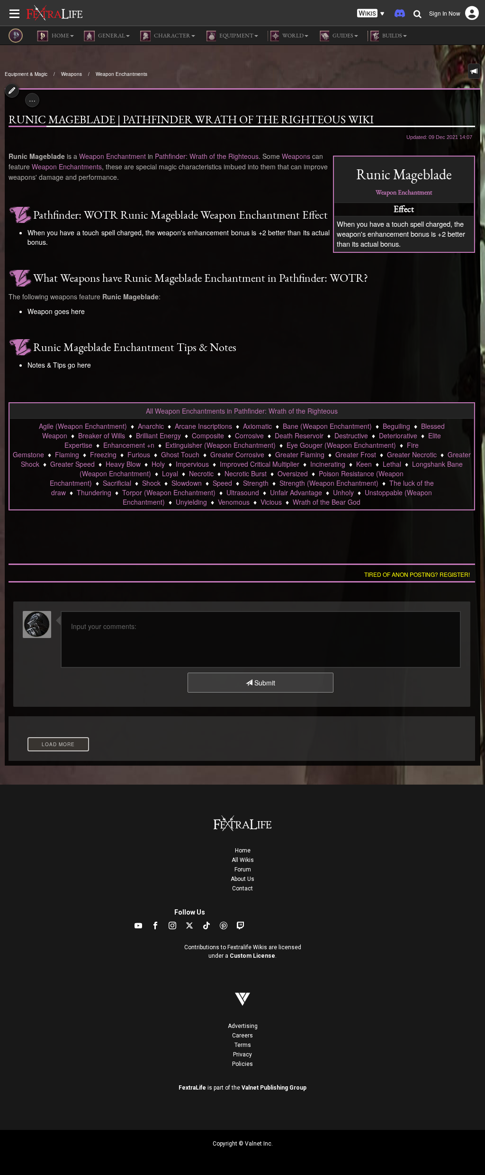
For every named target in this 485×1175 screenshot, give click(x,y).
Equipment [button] (235, 35)
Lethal (392, 464)
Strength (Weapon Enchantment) (328, 483)
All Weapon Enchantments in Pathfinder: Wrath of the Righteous (242, 411)
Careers (242, 1035)
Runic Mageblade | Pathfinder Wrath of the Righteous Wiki (191, 119)
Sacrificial (117, 483)
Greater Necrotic (412, 454)
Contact (242, 888)
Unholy (343, 492)
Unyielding (191, 502)
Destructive (351, 435)
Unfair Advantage (296, 492)
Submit (263, 682)
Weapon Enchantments (121, 74)
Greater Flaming (299, 454)
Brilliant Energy (158, 435)
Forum (242, 869)
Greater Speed (72, 464)
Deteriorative (398, 435)
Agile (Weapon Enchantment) (83, 426)
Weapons (71, 74)
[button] (371, 13)
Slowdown (186, 483)
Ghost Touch (180, 454)
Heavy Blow (123, 464)
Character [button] (171, 35)
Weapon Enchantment (404, 192)
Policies (242, 1064)
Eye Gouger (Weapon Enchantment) (341, 445)
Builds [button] (391, 35)
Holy (158, 464)
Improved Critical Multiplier (259, 464)
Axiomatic (257, 426)
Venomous (234, 502)
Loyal (170, 473)
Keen (364, 464)
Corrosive (249, 435)
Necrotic (201, 473)
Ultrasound (242, 492)
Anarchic (151, 426)
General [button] (111, 35)
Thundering (94, 492)
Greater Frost (355, 454)
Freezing (103, 454)
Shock (151, 483)
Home (243, 850)
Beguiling (396, 426)
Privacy (242, 1054)
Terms (242, 1045)
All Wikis (243, 860)
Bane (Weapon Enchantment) (327, 426)
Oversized (293, 473)
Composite (208, 435)
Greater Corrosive (237, 454)
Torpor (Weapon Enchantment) (169, 492)
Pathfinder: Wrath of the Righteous (207, 156)
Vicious (271, 502)
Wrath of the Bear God (326, 502)
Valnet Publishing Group (274, 1087)
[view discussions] (474, 71)
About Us (242, 879)
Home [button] (60, 35)
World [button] (292, 35)
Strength (256, 483)
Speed (222, 483)
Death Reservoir (299, 435)
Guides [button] (342, 35)
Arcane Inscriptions (203, 426)
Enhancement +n (128, 445)
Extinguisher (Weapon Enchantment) (220, 445)
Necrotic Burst (246, 473)
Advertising (243, 1026)
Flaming (67, 454)
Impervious (192, 464)
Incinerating (327, 464)
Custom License (252, 956)
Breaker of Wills (101, 435)
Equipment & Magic (26, 74)
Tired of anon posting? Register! (417, 574)
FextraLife (192, 1087)
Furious (138, 454)
